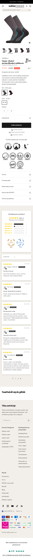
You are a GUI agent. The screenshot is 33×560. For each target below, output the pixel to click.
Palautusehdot (22, 458)
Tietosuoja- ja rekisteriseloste (22, 462)
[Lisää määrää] (11, 111)
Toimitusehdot (22, 454)
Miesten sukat (6, 434)
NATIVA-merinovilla (8, 483)
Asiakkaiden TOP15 (7, 447)
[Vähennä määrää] (4, 111)
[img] (7, 264)
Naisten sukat (6, 431)
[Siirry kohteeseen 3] (22, 50)
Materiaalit (5, 493)
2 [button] (15, 378)
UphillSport (5, 58)
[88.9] (11, 242)
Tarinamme (5, 476)
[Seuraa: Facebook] (3, 506)
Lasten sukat (5, 438)
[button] (8, 224)
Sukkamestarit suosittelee (6, 442)
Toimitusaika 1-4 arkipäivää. (17, 1)
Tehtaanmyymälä (23, 437)
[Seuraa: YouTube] (12, 506)
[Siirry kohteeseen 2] (16, 50)
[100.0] (20, 242)
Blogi (3, 490)
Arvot (3, 480)
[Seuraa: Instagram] (8, 506)
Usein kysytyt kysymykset (22, 450)
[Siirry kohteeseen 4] (27, 50)
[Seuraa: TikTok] (17, 506)
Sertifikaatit (5, 496)
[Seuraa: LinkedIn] (22, 506)
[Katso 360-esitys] (4, 50)
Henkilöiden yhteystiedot (22, 441)
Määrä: (4, 107)
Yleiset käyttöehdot (24, 467)
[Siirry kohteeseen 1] (10, 50)
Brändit (4, 486)
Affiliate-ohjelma (7, 500)
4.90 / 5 (21, 218)
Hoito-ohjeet (22, 445)
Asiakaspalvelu (22, 433)
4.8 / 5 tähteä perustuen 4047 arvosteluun (17, 555)
